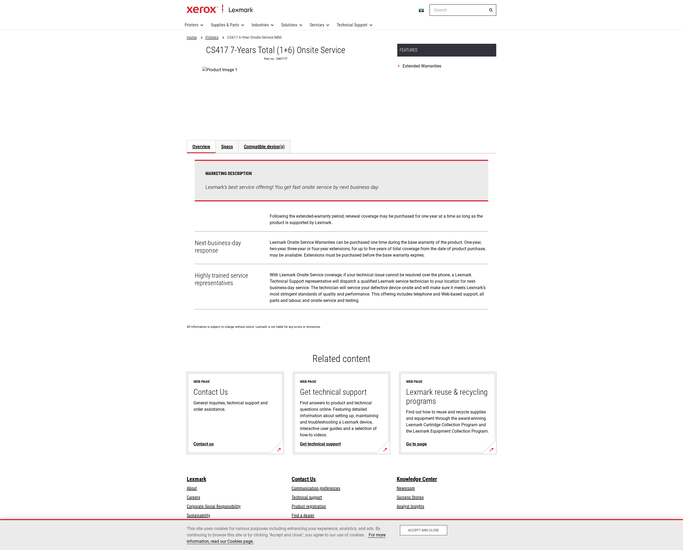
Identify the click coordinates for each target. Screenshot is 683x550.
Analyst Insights (410, 506)
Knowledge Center (417, 479)
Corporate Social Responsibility (214, 506)
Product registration (309, 506)
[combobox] (463, 10)
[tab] (201, 146)
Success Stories (410, 497)
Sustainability (198, 515)
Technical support (307, 497)
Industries (260, 24)
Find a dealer (303, 515)
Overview (201, 146)
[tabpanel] (341, 235)
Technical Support (352, 24)
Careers (193, 497)
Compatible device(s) (264, 146)
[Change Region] (421, 10)
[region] (341, 534)
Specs (227, 146)
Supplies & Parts (225, 24)
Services (317, 24)
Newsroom (406, 488)
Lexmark (196, 479)
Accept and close (423, 530)
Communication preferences (316, 488)
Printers (191, 24)
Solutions (289, 24)
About (192, 488)
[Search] (491, 10)
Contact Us (304, 479)
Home (220, 8)
